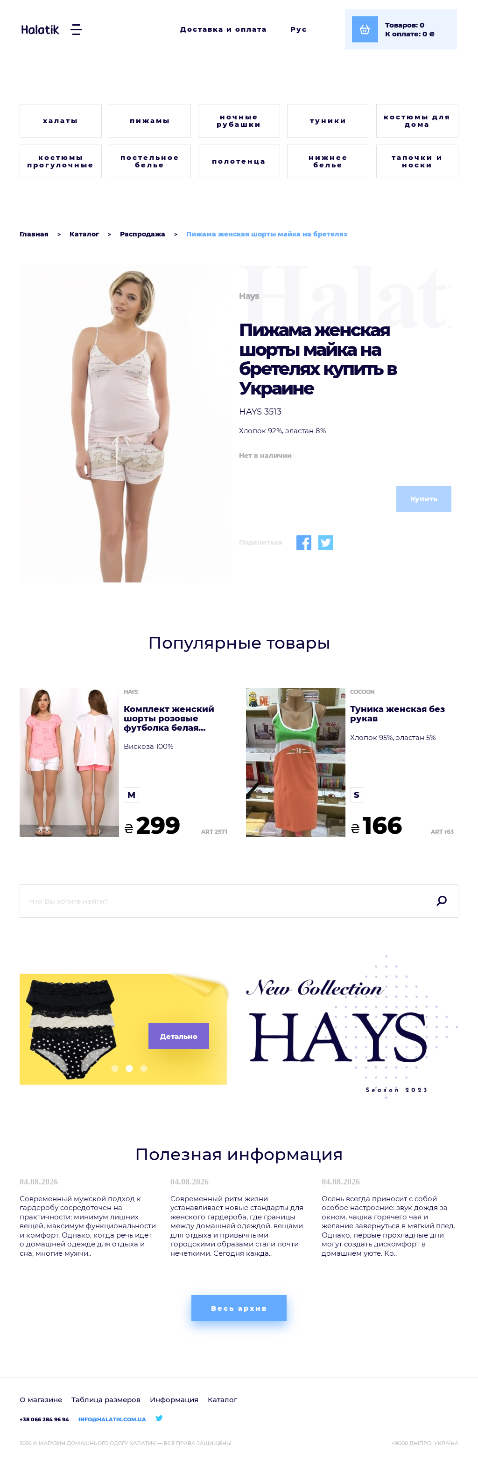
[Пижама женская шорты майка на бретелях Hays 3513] (126, 423)
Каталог (222, 1399)
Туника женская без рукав (397, 714)
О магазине (41, 1399)
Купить (423, 498)
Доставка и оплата (223, 29)
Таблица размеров (106, 1399)
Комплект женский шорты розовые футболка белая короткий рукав (169, 719)
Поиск (441, 901)
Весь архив (239, 1308)
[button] (111, 1068)
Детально (178, 1036)
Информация (174, 1399)
